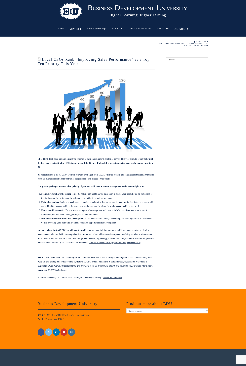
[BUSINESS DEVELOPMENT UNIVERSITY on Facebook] (41, 332)
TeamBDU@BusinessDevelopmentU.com (71, 315)
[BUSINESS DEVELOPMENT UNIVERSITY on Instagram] (71, 332)
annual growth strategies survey (106, 159)
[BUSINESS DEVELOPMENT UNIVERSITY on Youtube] (64, 332)
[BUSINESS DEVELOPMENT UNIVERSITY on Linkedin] (56, 332)
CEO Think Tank (45, 159)
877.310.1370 (44, 315)
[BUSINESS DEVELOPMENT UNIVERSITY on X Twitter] (48, 332)
